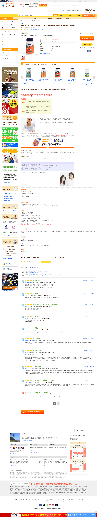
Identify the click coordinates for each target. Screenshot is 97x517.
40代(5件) (45, 274)
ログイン (63, 10)
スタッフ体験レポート (8, 200)
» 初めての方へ (30, 440)
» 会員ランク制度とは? (7, 258)
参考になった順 (45, 271)
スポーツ (56, 499)
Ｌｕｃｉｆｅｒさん (29, 340)
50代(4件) (50, 274)
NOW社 (22, 23)
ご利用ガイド (91, 1)
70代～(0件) (59, 274)
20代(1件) (36, 274)
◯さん (26, 306)
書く (43, 29)
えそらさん (27, 352)
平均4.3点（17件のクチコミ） (34, 29)
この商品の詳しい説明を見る (46, 53)
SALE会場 (34, 499)
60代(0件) (54, 274)
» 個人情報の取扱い (43, 465)
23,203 (14, 210)
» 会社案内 (24, 440)
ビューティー (71, 499)
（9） (35, 275)
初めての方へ (8, 263)
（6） (42, 275)
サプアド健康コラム (8, 196)
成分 (3, 52)
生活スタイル (5, 61)
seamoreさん (28, 330)
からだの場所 (5, 55)
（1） (50, 275)
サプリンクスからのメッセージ (10, 193)
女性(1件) (36, 272)
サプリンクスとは (77, 1)
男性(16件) (32, 272)
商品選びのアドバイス (8, 198)
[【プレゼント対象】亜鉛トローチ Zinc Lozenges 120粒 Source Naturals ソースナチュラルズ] (28, 72)
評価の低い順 (38, 271)
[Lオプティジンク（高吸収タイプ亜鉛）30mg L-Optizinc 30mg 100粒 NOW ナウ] (43, 72)
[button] (81, 515)
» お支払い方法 (13, 453)
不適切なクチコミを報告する (89, 280)
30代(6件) (41, 274)
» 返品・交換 (51, 450)
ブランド (4, 64)
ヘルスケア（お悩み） (50, 499)
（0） (57, 275)
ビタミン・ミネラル (41, 499)
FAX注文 (7, 268)
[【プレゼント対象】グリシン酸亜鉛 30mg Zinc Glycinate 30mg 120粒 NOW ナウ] (72, 72)
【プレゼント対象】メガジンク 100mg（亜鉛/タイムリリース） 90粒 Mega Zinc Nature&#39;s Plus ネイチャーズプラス (87, 82)
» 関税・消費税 (13, 465)
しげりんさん (28, 282)
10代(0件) (32, 274)
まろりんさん (28, 394)
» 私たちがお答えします (8, 235)
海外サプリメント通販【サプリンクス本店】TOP (23, 499)
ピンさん (27, 318)
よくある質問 (84, 1)
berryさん (27, 295)
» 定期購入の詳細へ (7, 182)
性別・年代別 (5, 58)
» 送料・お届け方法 (33, 452)
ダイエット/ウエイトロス (63, 499)
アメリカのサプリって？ (9, 195)
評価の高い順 (32, 271)
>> (61, 403)
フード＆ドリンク (78, 499)
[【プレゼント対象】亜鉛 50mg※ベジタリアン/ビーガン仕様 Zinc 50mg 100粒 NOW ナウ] (58, 72)
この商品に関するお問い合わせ (88, 47)
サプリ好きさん (28, 382)
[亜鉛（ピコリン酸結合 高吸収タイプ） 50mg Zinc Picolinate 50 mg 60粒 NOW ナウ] (29, 46)
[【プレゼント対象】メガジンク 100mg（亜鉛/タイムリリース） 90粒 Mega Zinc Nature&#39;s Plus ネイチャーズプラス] (87, 72)
